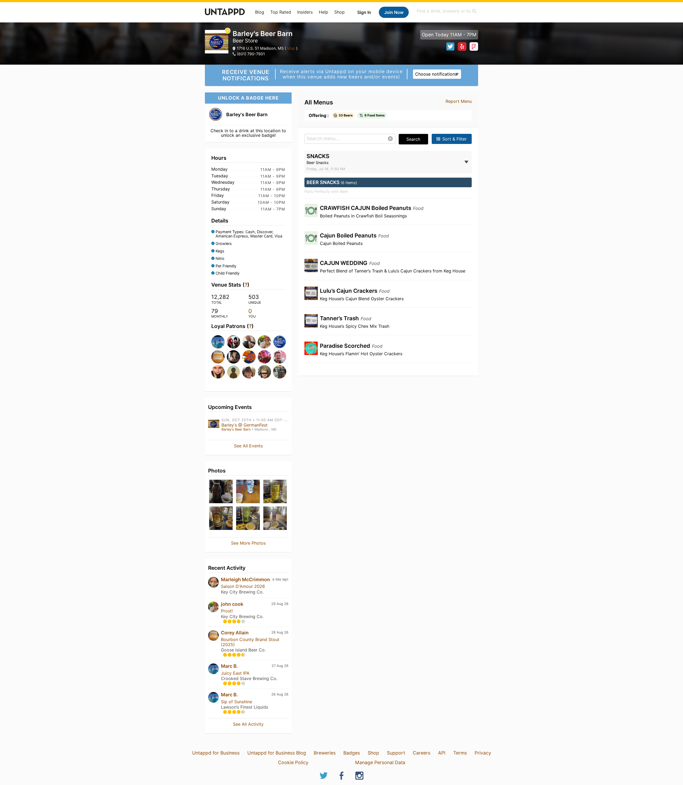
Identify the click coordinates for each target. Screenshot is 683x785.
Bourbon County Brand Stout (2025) (250, 642)
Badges (351, 753)
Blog (259, 12)
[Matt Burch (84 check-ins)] (233, 357)
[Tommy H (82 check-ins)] (264, 357)
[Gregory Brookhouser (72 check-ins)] (248, 371)
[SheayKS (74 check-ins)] (217, 371)
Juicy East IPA (235, 673)
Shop (339, 12)
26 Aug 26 (279, 694)
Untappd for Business (216, 753)
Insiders (305, 12)
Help (323, 12)
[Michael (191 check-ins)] (233, 342)
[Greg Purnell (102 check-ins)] (279, 342)
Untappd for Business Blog (276, 753)
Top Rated (280, 12)
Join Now (393, 12)
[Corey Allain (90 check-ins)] (217, 357)
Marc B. (229, 666)
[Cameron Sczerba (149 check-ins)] (248, 342)
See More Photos (248, 543)
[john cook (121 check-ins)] (264, 342)
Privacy (483, 753)
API (442, 753)
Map (291, 48)
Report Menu (459, 101)
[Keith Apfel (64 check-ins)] (279, 371)
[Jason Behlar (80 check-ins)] (279, 357)
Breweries (325, 753)
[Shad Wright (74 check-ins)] (233, 371)
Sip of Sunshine (236, 701)
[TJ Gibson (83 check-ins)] (248, 357)
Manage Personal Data (380, 762)
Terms (460, 753)
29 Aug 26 (279, 604)
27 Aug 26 (280, 666)
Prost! (227, 611)
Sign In (364, 12)
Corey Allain (235, 632)
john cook (232, 604)
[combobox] (447, 11)
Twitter (450, 46)
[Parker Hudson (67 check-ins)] (264, 371)
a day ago (280, 579)
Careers (421, 753)
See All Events (248, 445)
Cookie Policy (293, 762)
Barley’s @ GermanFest (244, 425)
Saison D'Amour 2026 (243, 586)
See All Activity (248, 724)
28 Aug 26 (279, 632)
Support (396, 753)
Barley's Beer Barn (236, 429)
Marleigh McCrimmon (245, 579)
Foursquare (474, 46)
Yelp (462, 46)
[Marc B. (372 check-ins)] (217, 342)
